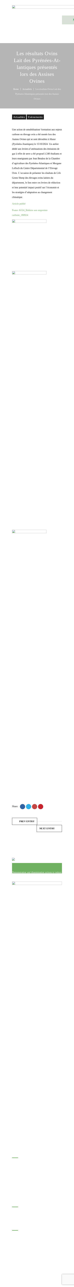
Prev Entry (26, 821)
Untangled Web (48, 1260)
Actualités (27, 89)
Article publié (18, 203)
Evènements (35, 117)
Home (16, 89)
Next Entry (47, 828)
